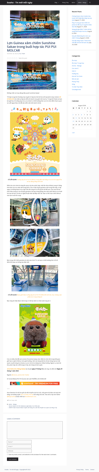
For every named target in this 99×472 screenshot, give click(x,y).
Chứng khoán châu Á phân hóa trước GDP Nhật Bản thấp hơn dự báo (82, 18)
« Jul (73, 132)
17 (73, 121)
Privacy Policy (80, 469)
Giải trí (73, 2)
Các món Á (75, 68)
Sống (56, 2)
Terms (87, 469)
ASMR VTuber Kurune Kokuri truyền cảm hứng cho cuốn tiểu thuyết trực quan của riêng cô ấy (33, 407)
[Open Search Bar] (90, 2)
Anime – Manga (82, 2)
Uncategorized (76, 89)
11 (76, 118)
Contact (92, 469)
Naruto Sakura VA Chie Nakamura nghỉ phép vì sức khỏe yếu (24, 406)
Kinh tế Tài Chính (77, 76)
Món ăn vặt (75, 79)
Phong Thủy (65, 2)
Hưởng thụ (75, 74)
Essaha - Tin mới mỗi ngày (19, 2)
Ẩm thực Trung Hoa (78, 63)
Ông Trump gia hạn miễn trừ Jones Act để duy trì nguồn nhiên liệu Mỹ (82, 25)
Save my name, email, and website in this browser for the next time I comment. (32, 454)
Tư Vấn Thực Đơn (77, 87)
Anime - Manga (13, 404)
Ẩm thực (74, 60)
